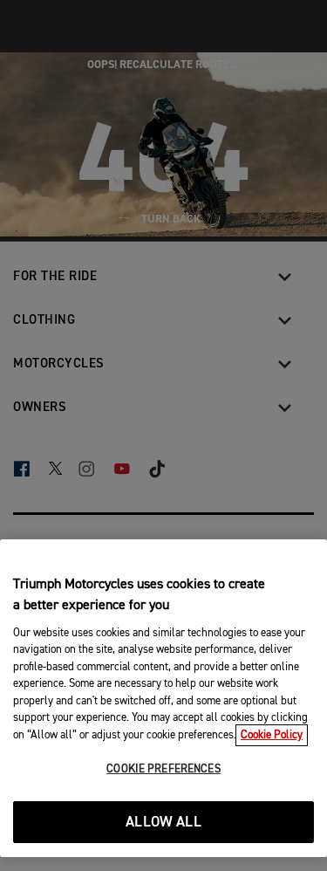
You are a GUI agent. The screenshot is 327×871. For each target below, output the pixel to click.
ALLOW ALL (163, 822)
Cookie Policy (272, 735)
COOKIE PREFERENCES (163, 769)
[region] (163, 698)
